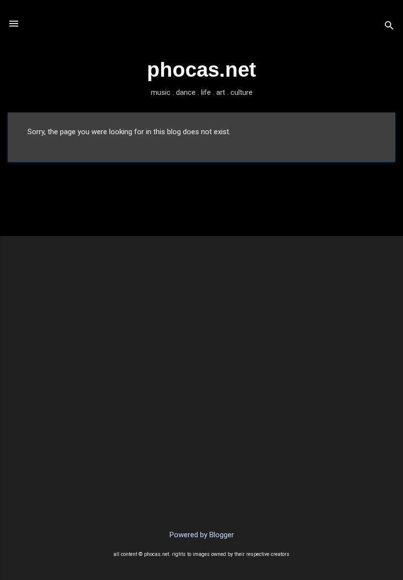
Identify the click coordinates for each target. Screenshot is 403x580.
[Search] (389, 27)
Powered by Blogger (202, 534)
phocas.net (201, 69)
